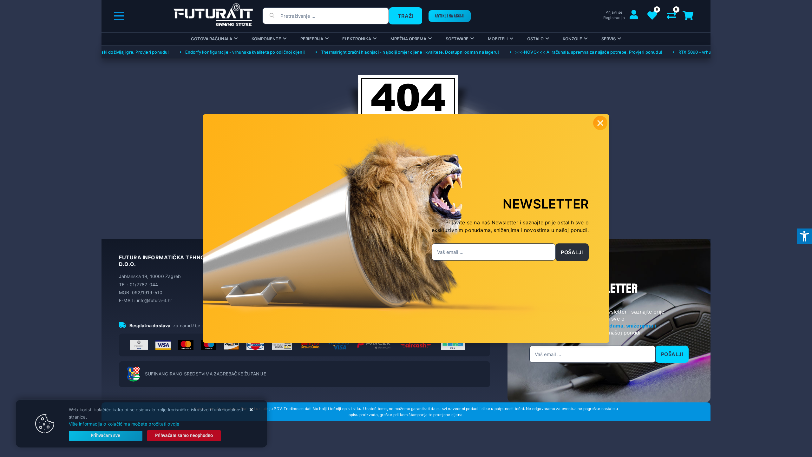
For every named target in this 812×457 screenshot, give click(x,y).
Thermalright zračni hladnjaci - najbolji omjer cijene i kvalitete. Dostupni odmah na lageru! (398, 52)
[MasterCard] (185, 345)
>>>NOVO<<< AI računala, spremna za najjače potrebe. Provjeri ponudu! (576, 52)
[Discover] (231, 345)
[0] (671, 17)
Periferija (311, 38)
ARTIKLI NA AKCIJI (450, 16)
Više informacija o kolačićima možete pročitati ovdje (124, 424)
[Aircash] (416, 345)
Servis (608, 38)
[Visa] (163, 345)
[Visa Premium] (139, 345)
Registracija (614, 17)
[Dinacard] (255, 345)
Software (457, 38)
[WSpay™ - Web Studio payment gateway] (282, 345)
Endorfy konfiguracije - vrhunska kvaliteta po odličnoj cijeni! (232, 52)
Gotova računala (211, 38)
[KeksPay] (453, 345)
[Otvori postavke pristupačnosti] (804, 236)
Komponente (266, 38)
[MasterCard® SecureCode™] (310, 345)
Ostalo (535, 38)
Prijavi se (614, 12)
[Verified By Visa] (339, 345)
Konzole (572, 38)
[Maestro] (208, 345)
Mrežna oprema (408, 38)
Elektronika (356, 38)
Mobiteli (498, 38)
